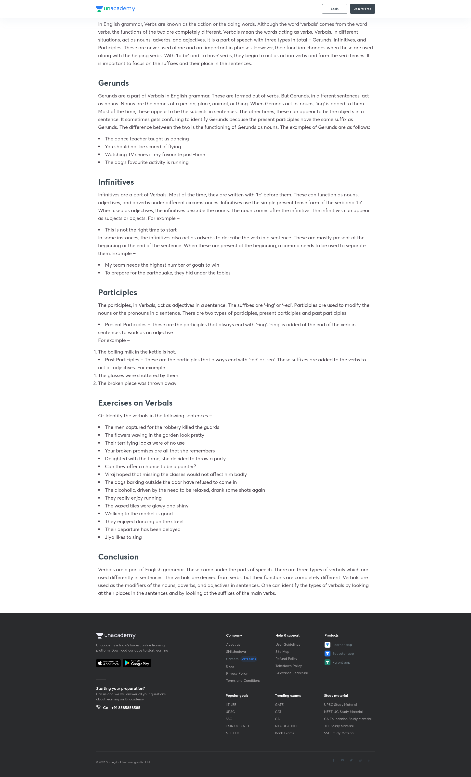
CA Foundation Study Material (347, 718)
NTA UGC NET (286, 725)
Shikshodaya (236, 651)
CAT (278, 711)
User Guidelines (287, 644)
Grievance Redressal (291, 672)
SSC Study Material (339, 733)
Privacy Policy (237, 673)
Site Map (282, 651)
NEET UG (233, 733)
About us (233, 644)
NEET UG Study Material (343, 711)
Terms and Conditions (243, 680)
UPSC (230, 711)
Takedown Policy (288, 665)
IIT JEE (231, 704)
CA (277, 718)
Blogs (230, 666)
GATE (279, 704)
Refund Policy (286, 658)
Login (335, 9)
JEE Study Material (338, 725)
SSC (229, 718)
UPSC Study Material (340, 704)
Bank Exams (284, 733)
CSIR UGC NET (237, 725)
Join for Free (362, 9)
